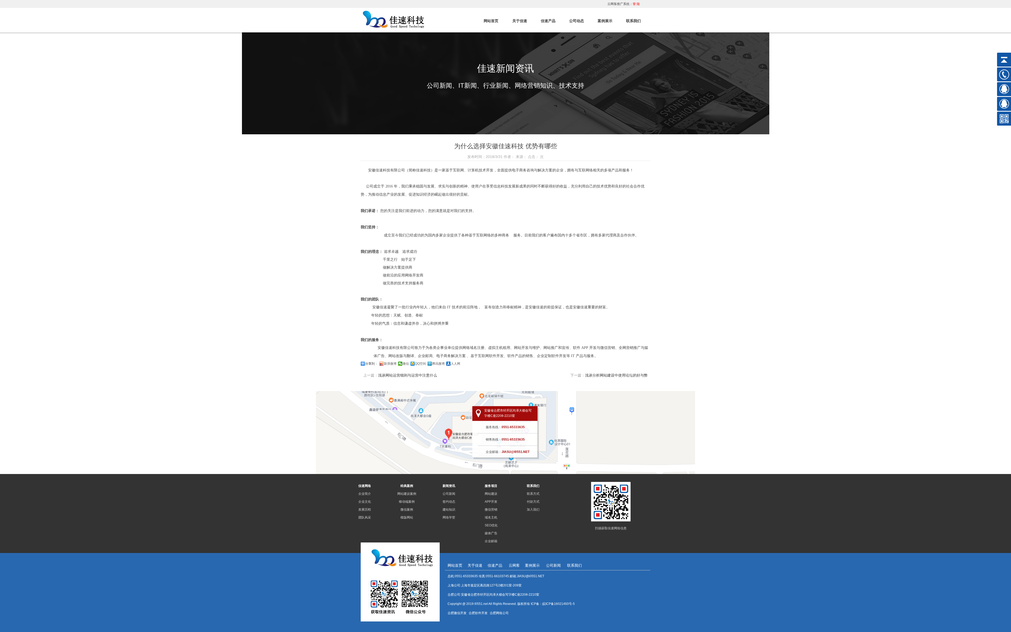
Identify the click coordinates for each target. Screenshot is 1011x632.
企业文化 (364, 501)
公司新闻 (449, 494)
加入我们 (533, 509)
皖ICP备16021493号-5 (558, 604)
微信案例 (406, 509)
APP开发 (491, 501)
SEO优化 (491, 525)
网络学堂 (449, 517)
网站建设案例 (406, 494)
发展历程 (364, 509)
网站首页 (491, 21)
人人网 (455, 364)
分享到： (371, 364)
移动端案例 (407, 501)
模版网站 (406, 517)
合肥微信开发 (457, 613)
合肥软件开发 (478, 613)
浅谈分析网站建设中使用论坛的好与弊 (616, 375)
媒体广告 (491, 533)
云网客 (514, 565)
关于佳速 (519, 21)
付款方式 (533, 501)
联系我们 (633, 21)
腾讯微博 (438, 364)
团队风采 (364, 517)
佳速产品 (548, 21)
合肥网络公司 (499, 613)
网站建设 (491, 494)
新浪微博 (390, 364)
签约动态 (449, 501)
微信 (406, 364)
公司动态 (576, 21)
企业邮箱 (491, 541)
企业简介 (364, 494)
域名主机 (491, 517)
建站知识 (449, 509)
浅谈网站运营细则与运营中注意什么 (407, 375)
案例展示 (605, 21)
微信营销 (491, 509)
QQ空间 (420, 364)
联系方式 (533, 494)
